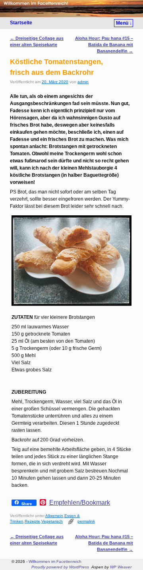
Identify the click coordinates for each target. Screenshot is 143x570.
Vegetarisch (52, 521)
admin (83, 82)
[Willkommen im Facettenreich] (71, 8)
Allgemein (54, 515)
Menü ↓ (124, 23)
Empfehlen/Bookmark (79, 503)
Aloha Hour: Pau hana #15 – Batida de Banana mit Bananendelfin (104, 44)
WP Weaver (120, 567)
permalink (86, 521)
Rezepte (32, 521)
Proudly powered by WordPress (60, 567)
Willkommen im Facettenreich (55, 561)
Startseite (21, 22)
